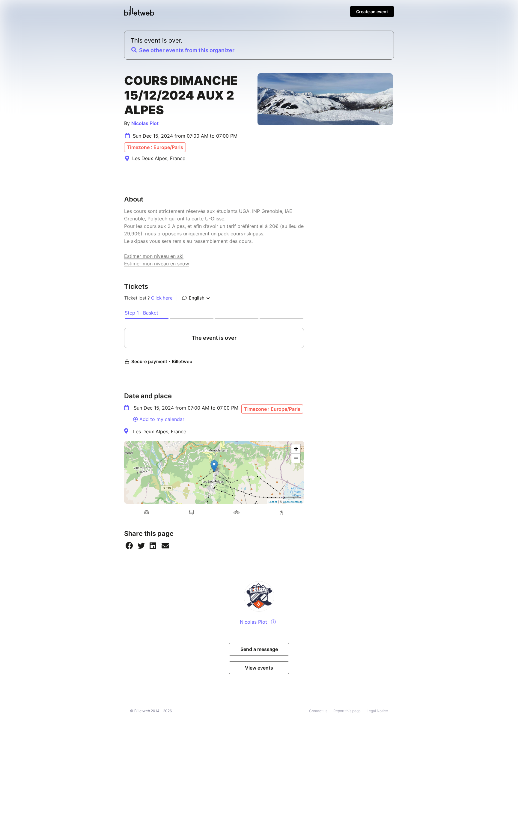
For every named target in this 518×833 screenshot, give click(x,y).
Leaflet (273, 502)
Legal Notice (377, 711)
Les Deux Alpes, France (159, 431)
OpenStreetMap (292, 502)
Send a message (259, 649)
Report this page (347, 711)
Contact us (318, 711)
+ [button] (296, 448)
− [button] (296, 458)
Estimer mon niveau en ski (153, 256)
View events (259, 668)
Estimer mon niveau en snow (156, 264)
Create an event (372, 11)
